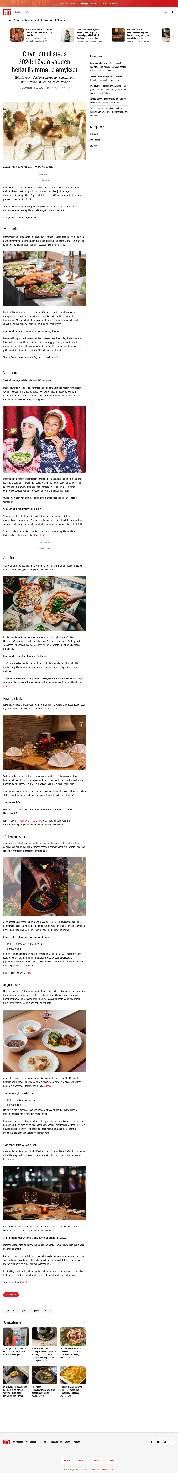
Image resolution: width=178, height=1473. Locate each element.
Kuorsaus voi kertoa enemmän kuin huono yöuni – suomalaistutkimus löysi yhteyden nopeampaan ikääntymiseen (108, 89)
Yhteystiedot (18, 1442)
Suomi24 (94, 146)
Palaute (77, 1442)
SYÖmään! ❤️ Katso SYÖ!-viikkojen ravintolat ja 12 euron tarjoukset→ (89, 3)
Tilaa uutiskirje (56, 1442)
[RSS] (172, 1442)
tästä (55, 357)
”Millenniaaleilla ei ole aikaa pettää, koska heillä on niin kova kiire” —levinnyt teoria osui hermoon (109, 112)
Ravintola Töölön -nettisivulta (28, 821)
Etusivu (7, 20)
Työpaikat (42, 1442)
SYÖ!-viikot (60, 20)
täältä (41, 535)
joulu (24, 1311)
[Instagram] (166, 12)
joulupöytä (35, 1311)
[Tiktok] (172, 12)
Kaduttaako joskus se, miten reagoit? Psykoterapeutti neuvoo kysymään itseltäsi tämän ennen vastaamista (108, 67)
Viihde (16, 20)
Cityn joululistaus (11, 1311)
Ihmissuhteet (47, 20)
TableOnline (95, 140)
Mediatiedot (31, 1442)
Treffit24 (112, 1461)
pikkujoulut (47, 1311)
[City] (6, 1442)
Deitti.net (94, 134)
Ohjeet (67, 1442)
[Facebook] (159, 12)
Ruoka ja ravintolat (30, 20)
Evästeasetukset (108, 1470)
